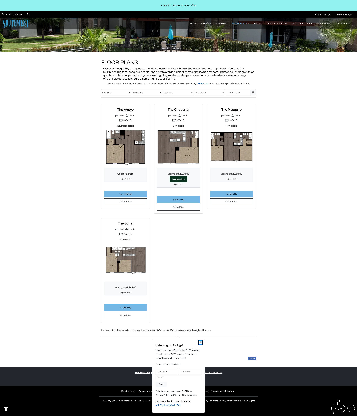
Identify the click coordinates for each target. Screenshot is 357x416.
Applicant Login (324, 14)
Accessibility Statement (222, 391)
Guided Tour (133, 201)
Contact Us (343, 23)
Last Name (186, 371)
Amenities (221, 23)
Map (309, 23)
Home (193, 23)
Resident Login (346, 14)
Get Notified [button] (133, 194)
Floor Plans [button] (239, 23)
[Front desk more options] (351, 408)
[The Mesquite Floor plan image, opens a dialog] (231, 147)
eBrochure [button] (324, 23)
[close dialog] (200, 342)
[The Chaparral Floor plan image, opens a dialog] (178, 147)
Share (252, 358)
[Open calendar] (253, 92)
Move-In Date (234, 92)
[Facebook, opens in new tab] (28, 14)
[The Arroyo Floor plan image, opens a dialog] (125, 147)
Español (206, 23)
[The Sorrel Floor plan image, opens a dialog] (125, 261)
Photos (258, 23)
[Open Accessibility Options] (6, 409)
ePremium (203, 83)
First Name (163, 371)
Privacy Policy (162, 395)
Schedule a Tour (277, 23)
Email (160, 378)
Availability (186, 199)
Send (161, 384)
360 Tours (297, 23)
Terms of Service (182, 395)
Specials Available (178, 179)
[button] (178, 5)
